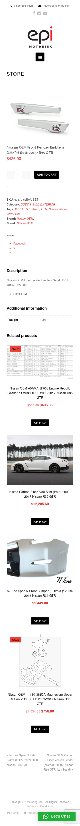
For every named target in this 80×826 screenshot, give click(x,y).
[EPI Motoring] (40, 37)
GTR (44, 209)
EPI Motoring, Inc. (32, 802)
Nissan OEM (25, 218)
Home (15, 812)
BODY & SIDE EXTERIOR (38, 204)
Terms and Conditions (40, 806)
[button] (57, 816)
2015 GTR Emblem (27, 209)
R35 (17, 213)
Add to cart (47, 174)
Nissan (53, 209)
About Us (33, 812)
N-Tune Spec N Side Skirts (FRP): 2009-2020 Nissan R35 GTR (22, 760)
